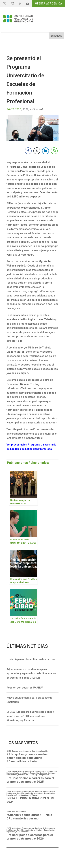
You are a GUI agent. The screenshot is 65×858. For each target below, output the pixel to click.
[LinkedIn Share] (45, 150)
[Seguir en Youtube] (27, 4)
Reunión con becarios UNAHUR (24, 687)
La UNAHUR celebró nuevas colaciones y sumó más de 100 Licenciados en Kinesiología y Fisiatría (30, 716)
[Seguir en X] (5, 4)
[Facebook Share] (28, 150)
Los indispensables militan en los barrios (30, 659)
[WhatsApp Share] (54, 150)
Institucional (36, 109)
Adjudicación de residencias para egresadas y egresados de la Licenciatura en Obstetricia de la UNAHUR (31, 673)
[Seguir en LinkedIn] (20, 4)
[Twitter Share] (36, 150)
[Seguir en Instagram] (12, 4)
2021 (25, 109)
